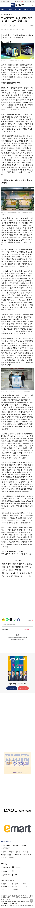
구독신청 (11, 688)
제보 (22, 1)
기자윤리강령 (17, 855)
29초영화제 (15, 889)
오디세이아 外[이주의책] (11, 570)
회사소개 (3, 852)
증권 (20, 9)
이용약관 (25, 852)
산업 (31, 9)
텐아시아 (14, 887)
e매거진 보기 (23, 688)
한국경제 (3, 884)
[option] (17, 759)
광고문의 (18, 852)
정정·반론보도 (27, 855)
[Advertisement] (17, 722)
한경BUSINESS (8, 14)
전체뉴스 (4, 9)
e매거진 (27, 1)
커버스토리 (12, 9)
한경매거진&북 (5, 1)
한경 (5, 845)
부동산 (26, 9)
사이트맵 (11, 857)
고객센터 (3, 857)
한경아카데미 (5, 887)
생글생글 (25, 887)
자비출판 (17, 1)
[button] (32, 1)
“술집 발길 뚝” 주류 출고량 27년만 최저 (17, 576)
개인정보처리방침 (6, 855)
